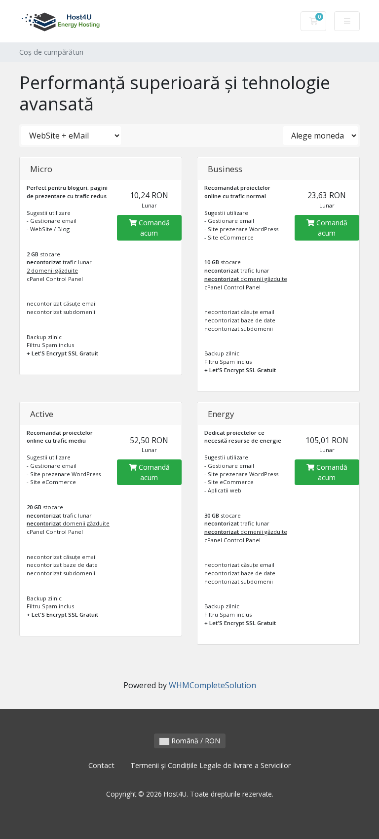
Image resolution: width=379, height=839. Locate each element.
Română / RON (194, 740)
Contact (101, 765)
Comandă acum (153, 228)
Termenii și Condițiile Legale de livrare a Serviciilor (210, 765)
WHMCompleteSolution (212, 685)
